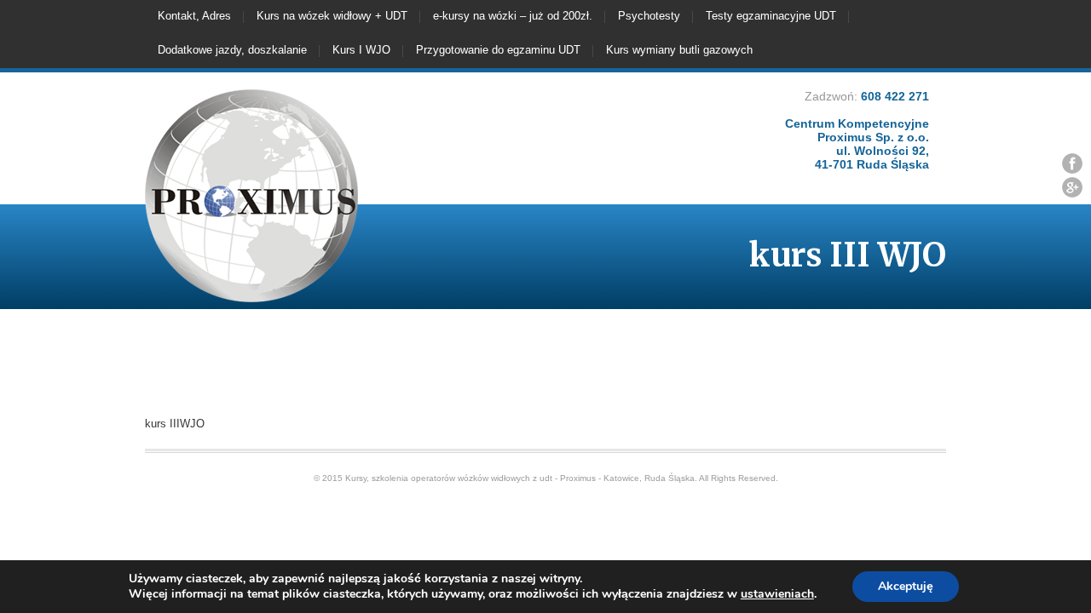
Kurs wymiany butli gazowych (679, 49)
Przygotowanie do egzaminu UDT (498, 49)
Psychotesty (649, 15)
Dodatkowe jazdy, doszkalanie (232, 49)
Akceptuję (905, 586)
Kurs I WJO (361, 49)
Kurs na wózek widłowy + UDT (332, 15)
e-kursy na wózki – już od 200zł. (512, 15)
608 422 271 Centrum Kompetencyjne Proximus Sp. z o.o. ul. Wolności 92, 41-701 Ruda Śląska (857, 130)
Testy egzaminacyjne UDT (771, 15)
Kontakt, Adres (194, 15)
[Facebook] (1072, 163)
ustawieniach (777, 594)
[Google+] (1072, 187)
